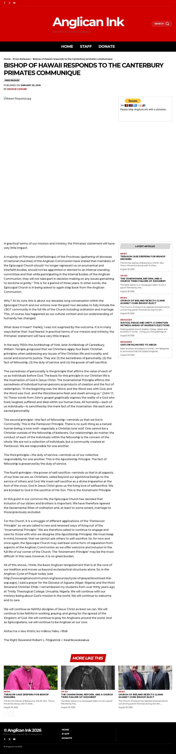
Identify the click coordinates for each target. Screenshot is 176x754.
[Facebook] (4, 3)
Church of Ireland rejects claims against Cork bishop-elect (142, 301)
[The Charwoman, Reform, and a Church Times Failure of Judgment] (88, 678)
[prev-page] (6, 714)
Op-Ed (123, 276)
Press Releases (22, 59)
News (123, 254)
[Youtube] (14, 3)
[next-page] (11, 714)
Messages (126, 320)
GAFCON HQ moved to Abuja (138, 344)
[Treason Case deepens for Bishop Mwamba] (31, 678)
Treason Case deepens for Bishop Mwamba (142, 257)
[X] (9, 3)
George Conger (17, 89)
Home (7, 59)
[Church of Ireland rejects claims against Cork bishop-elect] (145, 678)
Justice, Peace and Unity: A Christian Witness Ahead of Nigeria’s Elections (145, 324)
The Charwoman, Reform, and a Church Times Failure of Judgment (143, 279)
